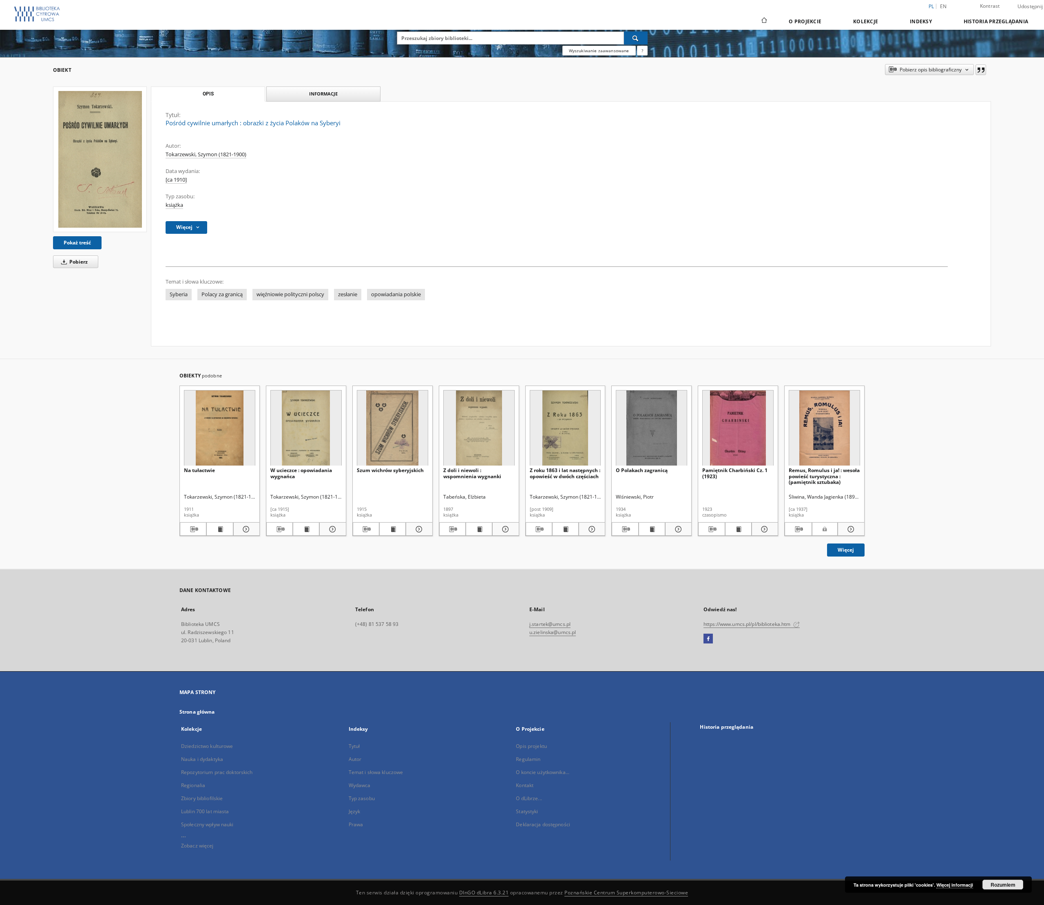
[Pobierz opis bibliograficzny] (193, 529)
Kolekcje (865, 21)
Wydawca (360, 785)
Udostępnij (1030, 6)
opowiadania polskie (396, 294)
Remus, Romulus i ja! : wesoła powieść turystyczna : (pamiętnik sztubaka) (824, 476)
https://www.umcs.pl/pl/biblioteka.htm (747, 624)
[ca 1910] (176, 179)
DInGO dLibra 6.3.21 (484, 892)
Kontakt (524, 785)
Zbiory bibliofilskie (202, 798)
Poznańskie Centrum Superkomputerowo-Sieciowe (626, 892)
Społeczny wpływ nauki (207, 824)
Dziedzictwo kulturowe (207, 746)
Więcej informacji (954, 885)
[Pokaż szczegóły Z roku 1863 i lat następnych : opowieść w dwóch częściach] (591, 529)
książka (174, 205)
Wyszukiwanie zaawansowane (599, 50)
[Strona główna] (763, 21)
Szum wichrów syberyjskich (390, 470)
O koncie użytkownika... (542, 772)
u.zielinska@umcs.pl (552, 632)
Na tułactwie (199, 470)
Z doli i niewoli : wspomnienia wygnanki (472, 473)
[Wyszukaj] (636, 37)
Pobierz (78, 261)
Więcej (846, 549)
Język (355, 811)
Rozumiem (1003, 884)
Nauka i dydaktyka (202, 759)
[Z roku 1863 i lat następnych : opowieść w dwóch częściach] (565, 428)
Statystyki (527, 811)
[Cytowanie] (980, 69)
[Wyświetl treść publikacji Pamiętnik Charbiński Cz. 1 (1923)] (738, 529)
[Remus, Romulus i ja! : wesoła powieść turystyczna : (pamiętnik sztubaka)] (824, 428)
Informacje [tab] (323, 94)
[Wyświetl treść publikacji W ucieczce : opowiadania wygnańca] (306, 529)
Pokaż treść (77, 242)
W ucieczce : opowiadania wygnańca (301, 473)
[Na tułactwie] (219, 428)
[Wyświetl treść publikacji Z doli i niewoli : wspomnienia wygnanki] (479, 529)
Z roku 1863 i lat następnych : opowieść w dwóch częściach (565, 473)
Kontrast (990, 5)
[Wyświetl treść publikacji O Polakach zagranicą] (652, 529)
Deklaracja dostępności (543, 824)
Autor (355, 759)
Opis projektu (531, 746)
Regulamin (528, 759)
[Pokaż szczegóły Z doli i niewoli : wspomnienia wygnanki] (504, 529)
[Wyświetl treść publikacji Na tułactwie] (219, 529)
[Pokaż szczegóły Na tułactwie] (245, 529)
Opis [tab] (208, 94)
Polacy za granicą (222, 294)
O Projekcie (805, 21)
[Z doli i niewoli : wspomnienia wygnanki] (479, 428)
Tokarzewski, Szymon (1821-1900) (206, 154)
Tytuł (354, 746)
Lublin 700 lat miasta (205, 811)
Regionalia (193, 785)
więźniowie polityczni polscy (290, 294)
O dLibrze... (529, 798)
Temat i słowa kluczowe (376, 772)
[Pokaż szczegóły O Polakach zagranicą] (677, 529)
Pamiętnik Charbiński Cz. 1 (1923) (735, 473)
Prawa (356, 824)
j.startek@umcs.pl (550, 624)
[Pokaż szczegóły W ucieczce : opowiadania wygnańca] (331, 529)
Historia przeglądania (996, 21)
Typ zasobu (362, 798)
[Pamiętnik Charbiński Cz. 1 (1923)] (738, 428)
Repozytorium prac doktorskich (216, 772)
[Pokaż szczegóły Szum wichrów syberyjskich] (418, 529)
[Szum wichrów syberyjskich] (392, 428)
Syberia (179, 294)
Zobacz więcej (197, 845)
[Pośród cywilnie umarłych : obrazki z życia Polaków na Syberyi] (100, 159)
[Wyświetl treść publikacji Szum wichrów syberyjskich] (392, 529)
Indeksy (921, 21)
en (943, 6)
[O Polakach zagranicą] (651, 428)
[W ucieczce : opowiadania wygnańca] (306, 428)
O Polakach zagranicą (642, 470)
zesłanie (347, 294)
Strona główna (197, 711)
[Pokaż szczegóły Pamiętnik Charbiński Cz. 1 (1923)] (763, 529)
